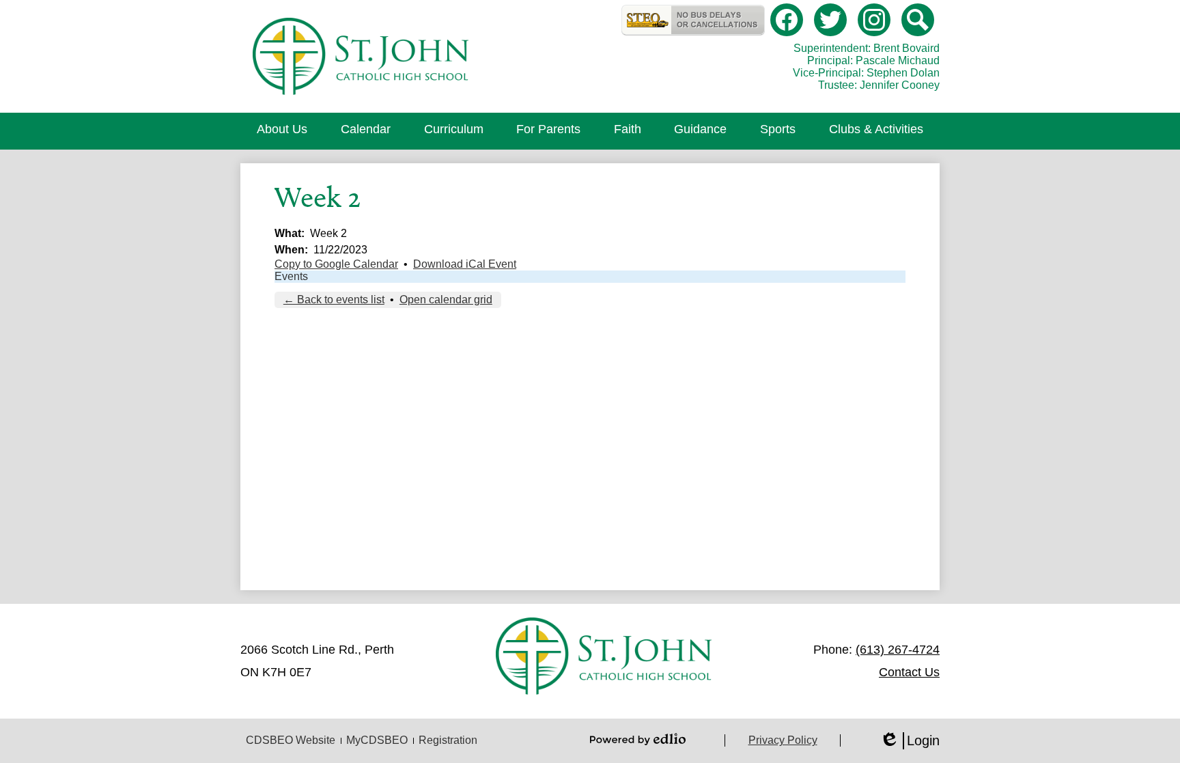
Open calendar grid (445, 299)
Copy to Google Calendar (336, 264)
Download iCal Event (464, 264)
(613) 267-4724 (898, 649)
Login (910, 741)
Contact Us (909, 672)
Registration (448, 740)
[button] (282, 131)
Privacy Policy (782, 740)
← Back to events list (333, 299)
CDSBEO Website (290, 740)
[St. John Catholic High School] (360, 56)
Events (291, 276)
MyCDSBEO (377, 740)
